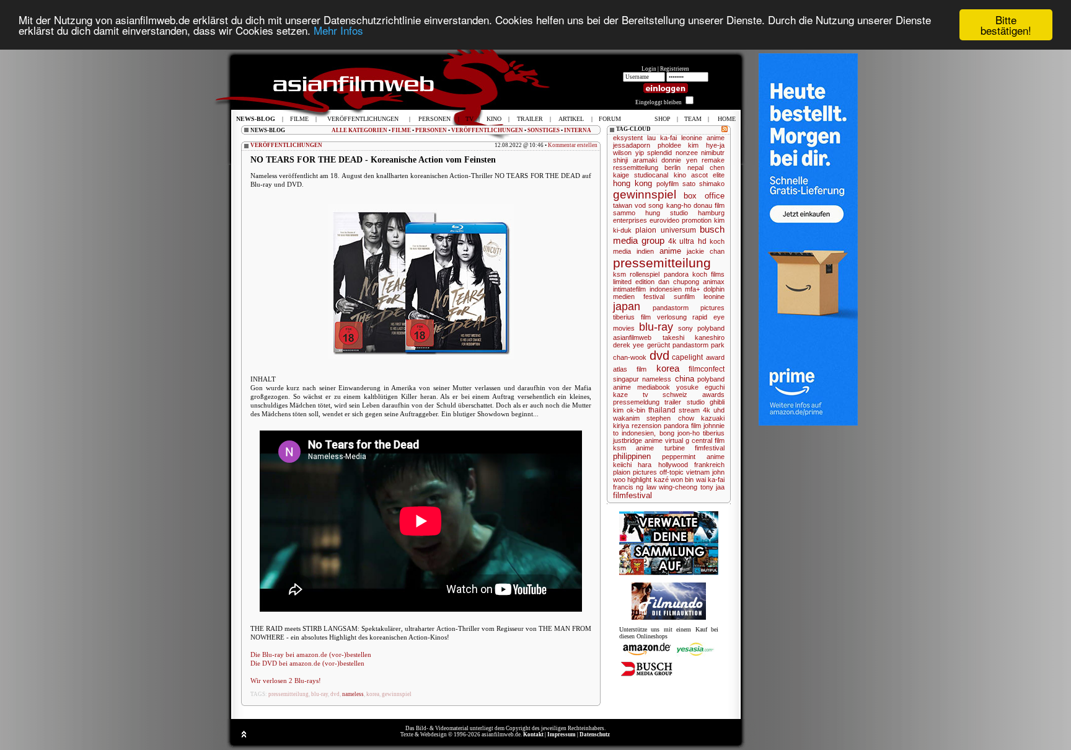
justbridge (627, 440)
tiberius (714, 433)
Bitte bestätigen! (1006, 25)
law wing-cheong (671, 487)
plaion (645, 230)
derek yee (628, 345)
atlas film (629, 369)
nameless (353, 694)
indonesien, (639, 433)
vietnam (698, 472)
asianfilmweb (632, 337)
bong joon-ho (679, 433)
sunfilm (684, 296)
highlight (639, 479)
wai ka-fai (710, 479)
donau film (709, 205)
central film (708, 440)
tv (645, 394)
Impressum (561, 734)
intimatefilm (629, 289)
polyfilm (667, 183)
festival (653, 296)
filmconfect (707, 369)
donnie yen (679, 160)
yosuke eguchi (700, 387)
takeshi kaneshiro (694, 337)
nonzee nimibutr (700, 152)
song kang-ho (669, 205)
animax (714, 281)
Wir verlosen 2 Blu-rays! (285, 680)
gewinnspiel (397, 694)
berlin (672, 167)
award (715, 357)
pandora (676, 274)
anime (670, 251)
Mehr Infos (338, 30)
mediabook (653, 387)
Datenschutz (595, 734)
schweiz (675, 394)
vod (640, 205)
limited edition (633, 281)
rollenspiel (644, 274)
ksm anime (633, 448)
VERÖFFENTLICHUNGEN (487, 130)
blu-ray (319, 694)
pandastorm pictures (689, 307)
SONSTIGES (543, 130)
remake (713, 160)
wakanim (626, 418)
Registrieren (674, 69)
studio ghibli (706, 402)
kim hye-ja (706, 145)
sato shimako (703, 183)
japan (626, 306)
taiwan (622, 205)
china (684, 378)
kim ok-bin (629, 410)
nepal (695, 167)
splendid (659, 152)
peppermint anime (693, 456)
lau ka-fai (662, 137)
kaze (620, 394)
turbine (674, 448)
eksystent (628, 137)
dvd (335, 694)
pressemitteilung (288, 694)
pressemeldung (636, 402)
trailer (672, 402)
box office (704, 195)
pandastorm (690, 345)
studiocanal (651, 175)
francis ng (628, 487)
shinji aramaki (635, 160)
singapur (626, 379)
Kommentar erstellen (572, 145)
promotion (697, 220)
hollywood (673, 464)
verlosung (672, 317)
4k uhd (714, 410)
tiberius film (632, 317)
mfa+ (692, 289)
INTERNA (577, 130)
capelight (687, 357)
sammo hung (636, 213)
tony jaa (712, 487)
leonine (714, 296)
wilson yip (628, 152)
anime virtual (664, 440)
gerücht (658, 345)
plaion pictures (635, 472)
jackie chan (706, 251)
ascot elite (708, 175)
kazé (661, 479)
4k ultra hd (687, 241)
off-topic (671, 472)
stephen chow (670, 418)
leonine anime (703, 137)
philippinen (632, 456)
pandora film (682, 425)
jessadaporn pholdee (647, 145)
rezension (646, 425)
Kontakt (533, 734)
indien (645, 251)
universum (678, 230)
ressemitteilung (635, 167)
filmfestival (632, 495)
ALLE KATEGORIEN (359, 130)
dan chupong (678, 281)
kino (680, 175)
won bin (682, 479)
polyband (711, 328)
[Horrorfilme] (669, 617)
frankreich (709, 464)
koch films (708, 274)
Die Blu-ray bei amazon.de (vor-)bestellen (310, 654)
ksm (619, 274)
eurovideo (664, 220)
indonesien (666, 289)
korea (372, 694)
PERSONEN (431, 130)
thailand (662, 410)
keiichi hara (632, 464)
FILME (401, 130)
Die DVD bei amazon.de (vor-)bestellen (307, 663)
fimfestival (710, 448)
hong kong (632, 183)
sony (685, 328)
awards (713, 394)
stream (689, 410)
